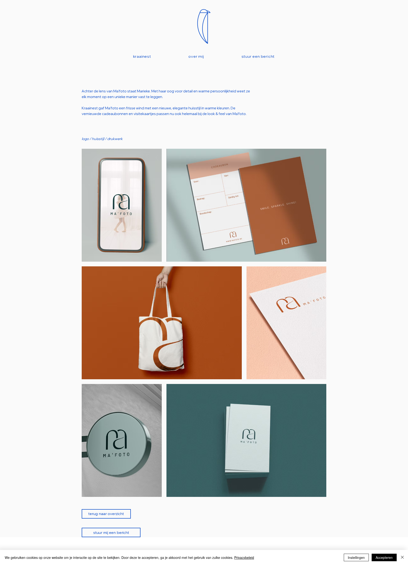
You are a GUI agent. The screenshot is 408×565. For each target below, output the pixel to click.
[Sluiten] (402, 557)
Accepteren (384, 557)
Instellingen (356, 557)
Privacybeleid (244, 557)
